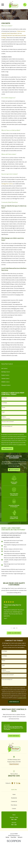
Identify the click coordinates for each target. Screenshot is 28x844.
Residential (14, 798)
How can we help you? (7, 426)
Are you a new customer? (8, 421)
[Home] (13, 4)
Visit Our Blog (14, 735)
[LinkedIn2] (19, 783)
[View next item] (16, 628)
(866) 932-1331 (14, 776)
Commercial (14, 801)
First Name (4, 397)
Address (4, 416)
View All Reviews (14, 633)
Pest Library (14, 805)
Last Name (4, 402)
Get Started (15, 469)
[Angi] (21, 783)
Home (14, 794)
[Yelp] (17, 783)
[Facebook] (14, 783)
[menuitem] (14, 368)
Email (3, 412)
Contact (14, 808)
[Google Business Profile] (12, 783)
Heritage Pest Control (7, 183)
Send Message (7, 448)
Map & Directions (14, 764)
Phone (3, 407)
